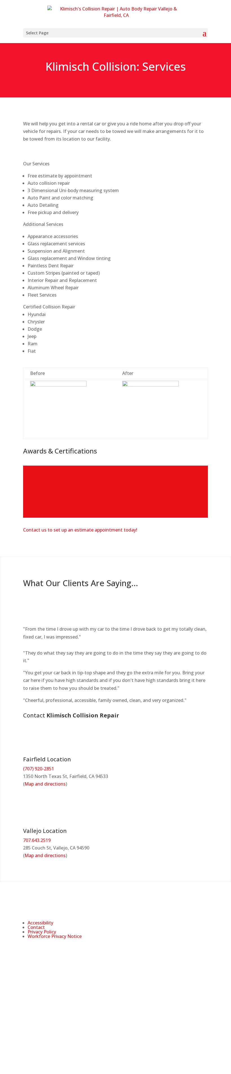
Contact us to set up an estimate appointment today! (80, 530)
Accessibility (40, 923)
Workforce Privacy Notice (55, 936)
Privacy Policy (42, 932)
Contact (36, 927)
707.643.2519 (37, 840)
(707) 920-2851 (38, 769)
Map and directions (45, 784)
